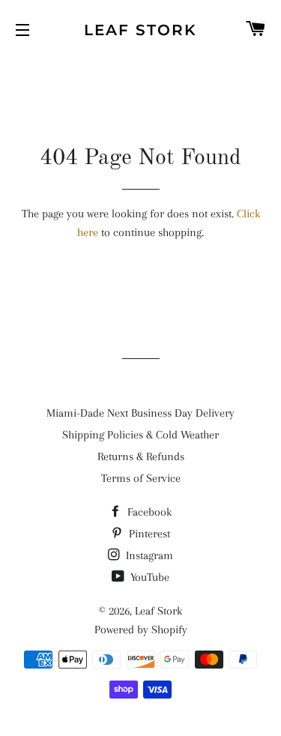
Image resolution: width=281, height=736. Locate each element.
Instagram (148, 555)
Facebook (148, 512)
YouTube (148, 577)
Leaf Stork (140, 30)
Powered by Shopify (140, 629)
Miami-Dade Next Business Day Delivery (140, 413)
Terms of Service (141, 478)
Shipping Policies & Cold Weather (140, 434)
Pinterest (148, 533)
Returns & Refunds (140, 456)
